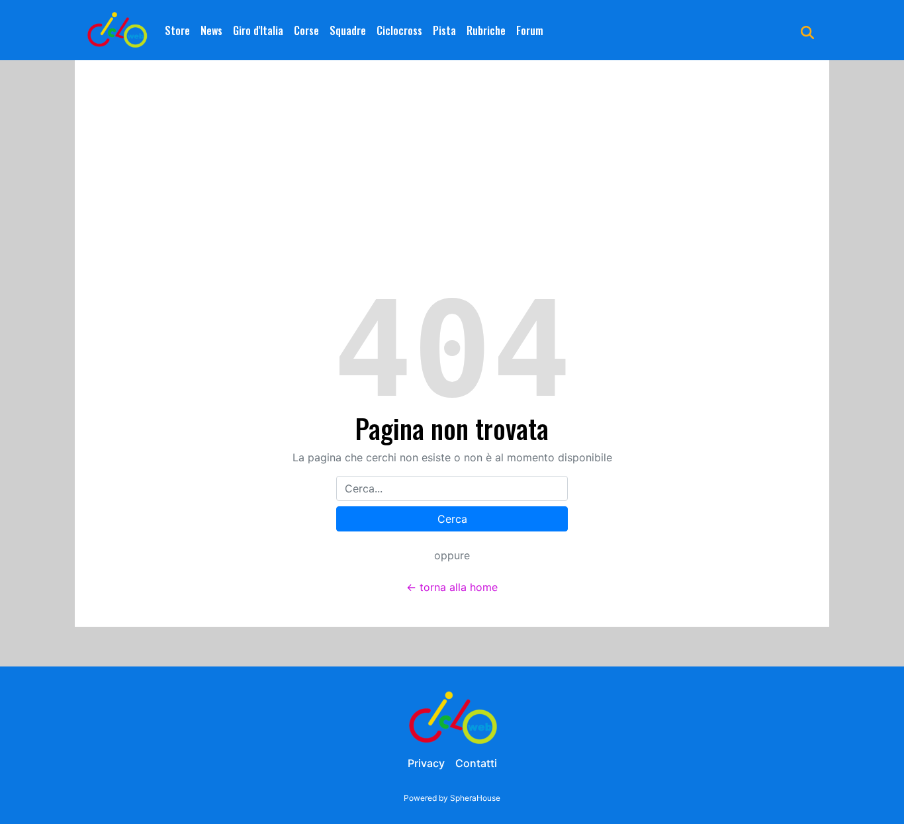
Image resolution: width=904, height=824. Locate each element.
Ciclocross (399, 30)
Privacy (426, 763)
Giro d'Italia (258, 30)
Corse (306, 30)
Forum (529, 30)
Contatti (476, 763)
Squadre (348, 30)
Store (177, 30)
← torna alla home (452, 587)
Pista (444, 30)
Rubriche (486, 30)
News (211, 30)
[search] (807, 30)
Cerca (452, 519)
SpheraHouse (475, 798)
